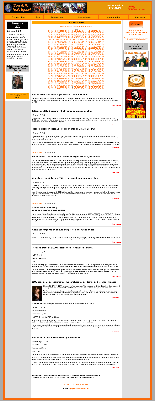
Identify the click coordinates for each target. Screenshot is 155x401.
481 (49, 72)
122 (52, 41)
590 (75, 80)
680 (103, 87)
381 (49, 63)
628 (69, 84)
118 (97, 39)
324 (58, 58)
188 (69, 46)
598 (97, 80)
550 (75, 77)
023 (55, 33)
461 (49, 70)
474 (86, 70)
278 (97, 53)
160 (103, 43)
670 (75, 87)
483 (55, 72)
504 (58, 73)
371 (77, 61)
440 (103, 67)
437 (94, 67)
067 (66, 36)
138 (97, 41)
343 (55, 60)
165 (60, 44)
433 (83, 67)
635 (89, 84)
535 (89, 75)
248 (69, 51)
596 (92, 80)
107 (67, 39)
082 (52, 38)
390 (75, 63)
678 (97, 87)
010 (75, 31)
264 (58, 53)
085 (60, 38)
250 (75, 51)
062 (52, 36)
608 (69, 82)
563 (55, 78)
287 (66, 55)
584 (58, 80)
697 (94, 89)
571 (77, 78)
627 (66, 84)
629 (72, 84)
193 (83, 46)
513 (83, 73)
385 (60, 63)
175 (89, 44)
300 (103, 55)
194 (86, 46)
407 (66, 65)
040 (103, 33)
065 (60, 36)
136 (92, 41)
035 (89, 33)
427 (66, 67)
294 (86, 55)
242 (52, 51)
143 (55, 43)
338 (97, 58)
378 (97, 61)
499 (100, 72)
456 (92, 68)
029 (72, 33)
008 (69, 31)
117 (94, 39)
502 (52, 73)
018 (97, 31)
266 (63, 53)
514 (86, 73)
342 (52, 60)
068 (69, 36)
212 (80, 48)
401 (49, 65)
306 (63, 56)
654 (86, 85)
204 (58, 48)
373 (83, 61)
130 (75, 41)
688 (69, 89)
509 (72, 73)
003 (55, 31)
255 (89, 51)
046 (63, 34)
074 (86, 36)
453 (83, 68)
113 (83, 39)
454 (86, 68)
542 (52, 77)
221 (49, 50)
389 (72, 63)
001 (49, 31)
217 (94, 48)
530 (75, 75)
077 (94, 36)
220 (103, 48)
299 (100, 55)
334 (86, 58)
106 (64, 39)
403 (55, 65)
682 (52, 89)
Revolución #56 (37, 152)
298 (97, 55)
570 (75, 78)
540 (103, 75)
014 (86, 31)
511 (77, 73)
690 (75, 89)
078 (97, 36)
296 (92, 55)
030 (75, 33)
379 (100, 61)
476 (92, 70)
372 (80, 61)
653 (83, 85)
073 (83, 36)
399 (100, 63)
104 (58, 39)
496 (92, 72)
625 (60, 84)
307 (66, 56)
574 (86, 78)
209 (72, 48)
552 (80, 77)
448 (69, 68)
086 (63, 38)
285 (60, 55)
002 (52, 31)
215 (89, 48)
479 (100, 70)
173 (83, 44)
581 (49, 80)
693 (83, 89)
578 (97, 78)
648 (69, 85)
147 (66, 43)
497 (94, 72)
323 (55, 58)
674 (86, 87)
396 (92, 63)
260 (103, 51)
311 (77, 56)
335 (89, 58)
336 (92, 58)
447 (66, 68)
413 (83, 65)
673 (83, 87)
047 (66, 34)
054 (86, 34)
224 (58, 50)
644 (58, 85)
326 (63, 58)
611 (77, 82)
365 (60, 61)
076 (92, 36)
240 (103, 50)
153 (83, 43)
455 (89, 68)
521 (49, 75)
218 (97, 48)
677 (94, 87)
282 (52, 55)
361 (49, 61)
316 (91, 56)
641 (49, 85)
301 (49, 56)
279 (100, 53)
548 (69, 77)
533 (83, 75)
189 (72, 46)
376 (92, 61)
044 (58, 34)
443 (55, 68)
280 (103, 53)
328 (69, 58)
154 (86, 43)
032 (80, 33)
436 (92, 67)
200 (103, 46)
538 (97, 75)
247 (66, 51)
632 (80, 84)
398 (97, 63)
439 (100, 67)
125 (60, 41)
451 (77, 68)
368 (69, 61)
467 (66, 70)
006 (63, 31)
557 (94, 77)
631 (77, 84)
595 (89, 80)
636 (92, 84)
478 (97, 70)
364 (58, 61)
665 (60, 87)
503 (55, 73)
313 (83, 56)
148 (69, 43)
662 (52, 87)
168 (69, 44)
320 (103, 56)
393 (83, 63)
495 (89, 72)
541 (49, 77)
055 (89, 34)
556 (92, 77)
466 (63, 70)
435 (89, 67)
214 (86, 48)
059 (100, 34)
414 (86, 65)
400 (103, 63)
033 (83, 33)
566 (63, 78)
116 (91, 39)
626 (63, 84)
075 (89, 36)
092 (80, 38)
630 (75, 84)
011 (77, 31)
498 (97, 72)
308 (69, 56)
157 (94, 43)
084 (58, 38)
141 (49, 43)
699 (100, 89)
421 (49, 67)
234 (86, 50)
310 (75, 56)
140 (103, 41)
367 (66, 61)
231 (77, 50)
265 (60, 53)
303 (55, 56)
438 (97, 67)
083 (55, 38)
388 (69, 63)
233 (83, 50)
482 (52, 72)
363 (55, 61)
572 (80, 78)
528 (69, 75)
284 (58, 55)
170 (75, 44)
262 (52, 53)
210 (75, 48)
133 (83, 41)
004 (58, 31)
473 (83, 70)
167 (66, 44)
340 (103, 58)
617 (94, 82)
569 (72, 78)
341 (49, 60)
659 (100, 85)
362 (52, 61)
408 (69, 65)
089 (72, 38)
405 (60, 65)
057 (94, 34)
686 (63, 89)
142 (52, 43)
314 (86, 56)
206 (63, 48)
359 (100, 60)
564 (58, 78)
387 (66, 63)
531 (77, 75)
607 (66, 82)
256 (92, 51)
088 (69, 38)
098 (97, 38)
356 (92, 60)
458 (97, 68)
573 (83, 78)
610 (75, 82)
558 (97, 77)
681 (49, 89)
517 (94, 73)
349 (72, 60)
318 (97, 56)
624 (58, 84)
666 (63, 87)
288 (69, 55)
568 (69, 78)
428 (69, 67)
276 (92, 53)
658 (97, 85)
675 (89, 87)
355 (89, 60)
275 (89, 53)
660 (103, 85)
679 (100, 87)
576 (92, 78)
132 (80, 41)
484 (58, 72)
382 (52, 63)
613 (83, 82)
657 (94, 85)
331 (77, 58)
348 (69, 60)
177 (94, 44)
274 (86, 53)
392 (80, 63)
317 (94, 56)
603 (55, 82)
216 (91, 48)
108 (69, 39)
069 (72, 36)
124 (58, 41)
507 (66, 73)
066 (63, 36)
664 (58, 87)
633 (83, 84)
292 (80, 55)
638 (97, 84)
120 (102, 39)
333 (83, 58)
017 (94, 31)
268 (69, 53)
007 (66, 31)
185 (60, 46)
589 (72, 80)
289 (72, 55)
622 (52, 84)
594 (86, 80)
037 (94, 33)
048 (69, 34)
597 (94, 80)
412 (80, 65)
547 (66, 77)
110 (75, 39)
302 (52, 56)
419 (100, 65)
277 (94, 53)
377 (94, 61)
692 (80, 89)
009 (72, 31)
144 (58, 43)
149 (72, 43)
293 (83, 55)
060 (103, 34)
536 (92, 75)
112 (80, 39)
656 (92, 85)
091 (77, 38)
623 (55, 84)
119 (99, 39)
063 (55, 36)
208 (69, 48)
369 (72, 61)
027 (66, 33)
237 (94, 50)
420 (103, 65)
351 (77, 60)
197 (94, 46)
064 (58, 36)
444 (58, 68)
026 (63, 33)
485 (60, 72)
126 (63, 41)
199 (100, 46)
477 (94, 70)
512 (80, 73)
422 (52, 67)
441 (49, 68)
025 (60, 33)
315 (89, 56)
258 (97, 51)
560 (103, 77)
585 (60, 80)
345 (60, 60)
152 (80, 43)
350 (75, 60)
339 (100, 58)
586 (63, 80)
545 (60, 77)
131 (77, 41)
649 (72, 85)
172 (80, 44)
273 (83, 53)
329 (72, 58)
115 (89, 39)
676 (92, 87)
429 (72, 67)
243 (55, 51)
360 (103, 60)
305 (60, 56)
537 (94, 75)
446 (63, 68)
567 (66, 78)
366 (63, 61)
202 (52, 48)
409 (72, 65)
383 (55, 63)
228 (69, 50)
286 (63, 55)
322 (52, 58)
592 (80, 80)
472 (80, 70)
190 (75, 46)
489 (72, 72)
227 (66, 50)
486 (63, 72)
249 (72, 51)
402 (52, 65)
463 (55, 70)
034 (86, 33)
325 (60, 58)
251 (77, 51)
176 (92, 44)
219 (100, 48)
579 (100, 78)
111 (78, 39)
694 (86, 89)
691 (77, 89)
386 (63, 63)
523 (55, 75)
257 (94, 51)
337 (94, 58)
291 (77, 55)
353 (83, 60)
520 (103, 73)
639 (100, 84)
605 (60, 82)
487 (66, 72)
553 (83, 77)
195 (89, 46)
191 (77, 46)
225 (60, 50)
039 (100, 33)
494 (86, 72)
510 (75, 73)
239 (100, 50)
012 (80, 31)
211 (77, 48)
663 (55, 87)
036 (92, 33)
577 (94, 78)
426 (63, 67)
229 (72, 50)
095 (89, 38)
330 (75, 58)
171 (77, 44)
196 (92, 46)
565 (60, 78)
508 (69, 73)
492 (80, 72)
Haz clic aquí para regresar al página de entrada (76, 26)
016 (91, 31)
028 (69, 33)
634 (86, 84)
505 (60, 73)
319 (100, 56)
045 (60, 34)
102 (52, 39)
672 (80, 87)
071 (77, 36)
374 (86, 61)
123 (55, 41)
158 (97, 43)
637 (94, 84)
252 (80, 51)
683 (55, 89)
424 (58, 67)
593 (83, 80)
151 (77, 43)
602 (52, 82)
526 (63, 75)
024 (58, 33)
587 (66, 80)
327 (66, 58)
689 (72, 89)
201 (49, 48)
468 (69, 70)
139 (100, 41)
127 (66, 41)
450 (75, 68)
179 (100, 44)
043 (55, 34)
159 (100, 43)
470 (75, 70)
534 (86, 75)
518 (97, 73)
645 (60, 85)
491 (77, 72)
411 (77, 65)
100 (103, 38)
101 (50, 39)
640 (103, 84)
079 (100, 36)
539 (100, 75)
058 (97, 34)
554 (86, 77)
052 (80, 34)
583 (55, 80)
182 (52, 46)
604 (58, 82)
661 (49, 87)
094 (86, 38)
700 (103, 89)
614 (86, 82)
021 (49, 33)
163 (55, 44)
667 (66, 87)
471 (77, 70)
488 (69, 72)
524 (58, 75)
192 (80, 46)
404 (58, 65)
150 (75, 43)
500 (103, 72)
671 (77, 87)
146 (63, 43)
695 (89, 89)
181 (49, 46)
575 (89, 78)
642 (52, 85)
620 (103, 82)
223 (55, 50)
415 (89, 65)
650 (75, 85)
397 (94, 63)
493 (83, 72)
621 (49, 84)
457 (94, 68)
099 (100, 38)
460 (103, 68)
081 (49, 38)
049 (72, 34)
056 (92, 34)
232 (80, 50)
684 (58, 89)
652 (80, 85)
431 (77, 67)
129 (72, 41)
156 (92, 43)
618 (97, 82)
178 (97, 44)
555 (89, 77)
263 (55, 53)
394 (86, 63)
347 (66, 60)
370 (75, 61)
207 (66, 48)
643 (55, 85)
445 (60, 68)
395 (89, 63)
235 (89, 50)
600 (103, 80)
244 (58, 51)
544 (58, 77)
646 (63, 85)
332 (80, 58)
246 (63, 51)
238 (97, 50)
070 (75, 36)
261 (49, 53)
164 (58, 44)
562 (52, 78)
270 (75, 53)
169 (72, 44)
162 (52, 44)
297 (94, 55)
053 (83, 34)
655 (89, 85)
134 (86, 41)
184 (58, 46)
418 (97, 65)
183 (55, 46)
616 (91, 82)
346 (63, 60)
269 (72, 53)
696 (92, 89)
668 (69, 87)
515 (89, 73)
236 (92, 50)
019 (100, 31)
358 (97, 60)
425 (60, 67)
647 (66, 85)
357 (94, 60)
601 (49, 82)
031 (77, 33)
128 (69, 41)
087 (66, 38)
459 (100, 68)
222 (52, 50)
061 (49, 36)
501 (49, 73)
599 (100, 80)
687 (66, 89)
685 (60, 89)
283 (55, 55)
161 (49, 44)
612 (80, 82)
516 (91, 73)
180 (103, 44)
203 (55, 48)
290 (75, 55)
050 (75, 34)
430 (75, 67)
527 (66, 75)
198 (97, 46)
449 (72, 68)
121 (49, 41)
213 (83, 48)
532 (80, 75)
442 (52, 68)
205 (60, 48)
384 (58, 63)
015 (89, 31)
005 (60, 31)
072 (80, 36)
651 (77, 85)
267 (66, 53)
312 (80, 56)
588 (69, 80)
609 (72, 82)
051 (77, 34)
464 (58, 70)
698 (97, 89)
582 (52, 80)
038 (97, 33)
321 (49, 58)
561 (49, 78)
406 (63, 65)
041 (49, 34)
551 (77, 77)
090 (75, 38)
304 (58, 56)
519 (100, 73)
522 (52, 75)
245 (60, 51)
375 (89, 61)
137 (94, 41)
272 (80, 53)
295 (89, 55)
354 (86, 60)
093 (83, 38)
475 (89, 70)
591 (77, 80)
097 (94, 38)
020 (103, 31)
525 (60, 75)
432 (80, 67)
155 (89, 43)
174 (86, 44)
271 (77, 53)
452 (80, 68)
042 (52, 34)
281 (49, 55)
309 (72, 56)
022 (52, 33)
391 (77, 63)
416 (91, 65)
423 (55, 67)
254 (86, 51)
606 (63, 82)
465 (60, 70)
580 (103, 78)
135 (89, 41)
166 (63, 44)
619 (100, 82)
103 (55, 39)
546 (63, 77)
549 (72, 77)
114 (86, 39)
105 (61, 39)
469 (72, 70)
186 (63, 46)
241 (49, 51)
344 (58, 60)
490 (75, 72)
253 (83, 51)
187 (66, 46)
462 (52, 70)
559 (100, 77)
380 (103, 61)
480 (103, 70)
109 (72, 39)
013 (83, 31)
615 (89, 82)
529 (72, 75)
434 (86, 67)
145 (60, 43)
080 (103, 36)
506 (63, 73)
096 (92, 38)
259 (100, 51)
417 (94, 65)
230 (75, 50)
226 (63, 50)
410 (75, 65)
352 (80, 60)
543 (55, 77)
